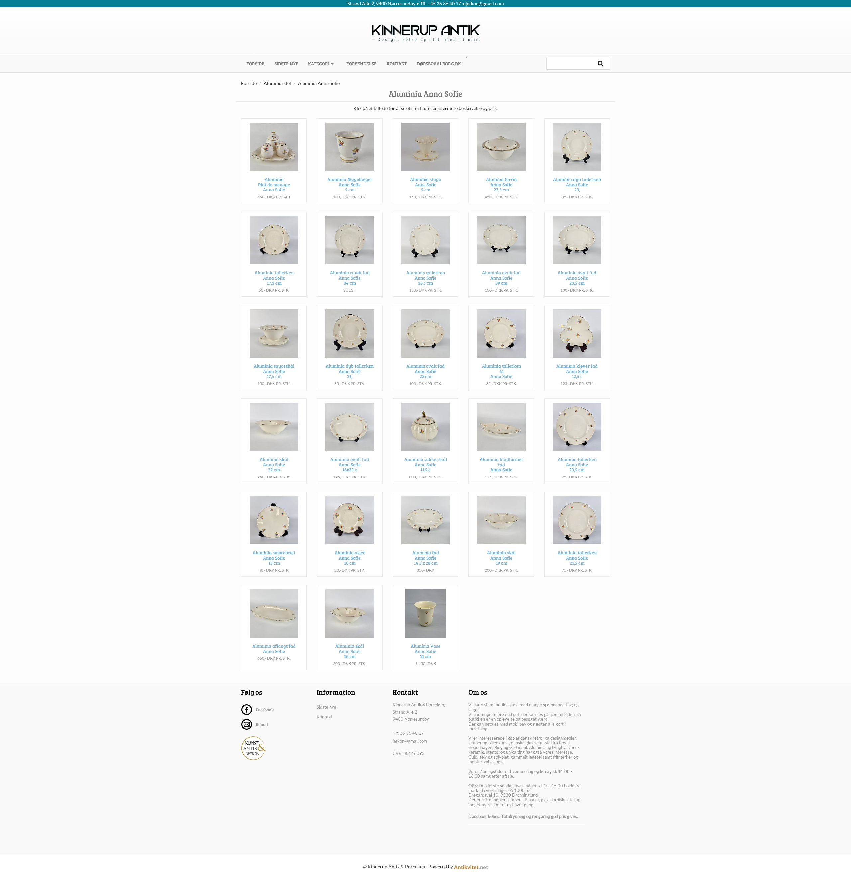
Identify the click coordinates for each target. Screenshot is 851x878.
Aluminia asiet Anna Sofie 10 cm (350, 557)
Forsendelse (361, 63)
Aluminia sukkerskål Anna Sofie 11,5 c (425, 464)
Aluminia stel (277, 83)
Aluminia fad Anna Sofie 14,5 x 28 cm (425, 557)
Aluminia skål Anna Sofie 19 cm (501, 557)
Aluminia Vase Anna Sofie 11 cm (425, 651)
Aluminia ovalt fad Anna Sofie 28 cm (425, 371)
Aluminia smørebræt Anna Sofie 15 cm (274, 557)
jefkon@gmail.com (410, 741)
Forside (257, 63)
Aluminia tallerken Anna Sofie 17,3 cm (274, 277)
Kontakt (397, 63)
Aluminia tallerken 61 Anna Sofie (501, 371)
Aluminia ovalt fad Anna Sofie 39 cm (501, 277)
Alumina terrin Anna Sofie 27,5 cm (501, 184)
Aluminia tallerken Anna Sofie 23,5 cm (425, 277)
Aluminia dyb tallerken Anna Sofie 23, (577, 184)
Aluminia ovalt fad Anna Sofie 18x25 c (349, 464)
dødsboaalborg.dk (439, 63)
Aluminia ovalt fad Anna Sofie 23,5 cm (577, 277)
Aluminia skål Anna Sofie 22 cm (274, 464)
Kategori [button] (319, 63)
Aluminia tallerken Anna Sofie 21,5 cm (577, 557)
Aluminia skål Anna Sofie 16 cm (349, 651)
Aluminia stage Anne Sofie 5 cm (425, 184)
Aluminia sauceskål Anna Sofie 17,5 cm (274, 371)
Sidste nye (286, 63)
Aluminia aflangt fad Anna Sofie (274, 648)
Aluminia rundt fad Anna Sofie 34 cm (350, 277)
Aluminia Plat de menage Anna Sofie (274, 184)
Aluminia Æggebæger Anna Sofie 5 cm (349, 184)
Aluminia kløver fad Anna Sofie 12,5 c (577, 371)
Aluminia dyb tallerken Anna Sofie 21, (350, 371)
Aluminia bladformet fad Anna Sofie (501, 464)
